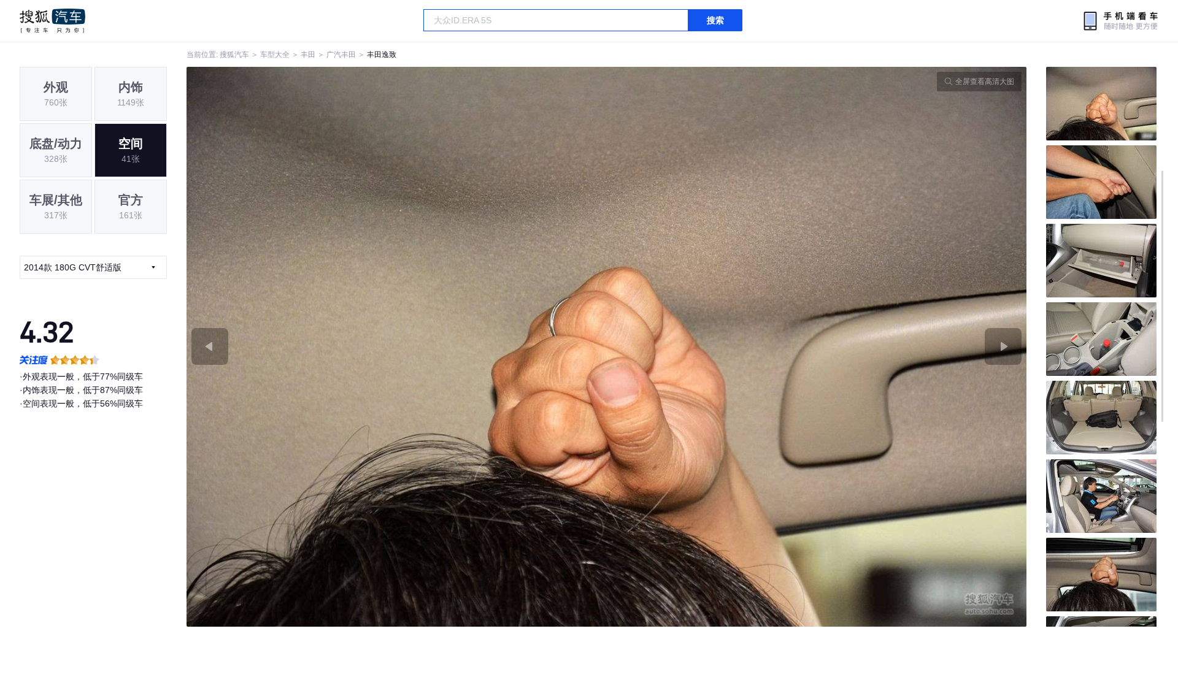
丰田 (308, 54)
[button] (397, 347)
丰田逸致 (381, 54)
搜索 (715, 20)
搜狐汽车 (52, 21)
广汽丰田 (341, 54)
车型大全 (275, 54)
